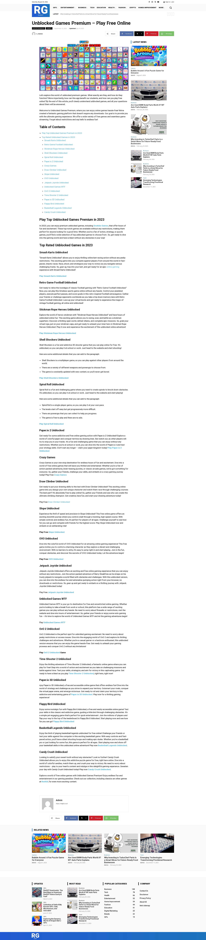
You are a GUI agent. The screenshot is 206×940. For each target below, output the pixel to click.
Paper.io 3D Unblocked (54, 199)
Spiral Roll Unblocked (53, 157)
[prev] (168, 13)
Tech (144, 178)
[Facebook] (149, 1)
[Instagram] (152, 1)
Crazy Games (50, 166)
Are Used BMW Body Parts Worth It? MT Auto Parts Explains (153, 155)
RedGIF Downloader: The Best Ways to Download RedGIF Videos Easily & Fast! (53, 893)
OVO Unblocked (51, 178)
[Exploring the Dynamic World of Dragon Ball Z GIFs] (37, 921)
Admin (40, 34)
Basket (101, 745)
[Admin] (34, 34)
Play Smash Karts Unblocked (52, 276)
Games (49, 28)
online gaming (113, 267)
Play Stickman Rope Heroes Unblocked (57, 333)
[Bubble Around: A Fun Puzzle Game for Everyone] (149, 56)
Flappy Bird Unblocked (54, 203)
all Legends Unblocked (116, 745)
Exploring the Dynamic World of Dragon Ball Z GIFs (52, 921)
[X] (155, 1)
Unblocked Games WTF (54, 187)
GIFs (44, 888)
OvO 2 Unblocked (52, 191)
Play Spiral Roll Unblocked (51, 424)
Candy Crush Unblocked (55, 212)
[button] (170, 7)
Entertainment (38, 28)
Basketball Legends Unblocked (58, 208)
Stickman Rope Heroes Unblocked (59, 149)
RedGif (45, 781)
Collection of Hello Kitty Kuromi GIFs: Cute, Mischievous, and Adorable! (52, 908)
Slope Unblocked (51, 174)
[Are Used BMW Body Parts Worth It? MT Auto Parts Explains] (149, 90)
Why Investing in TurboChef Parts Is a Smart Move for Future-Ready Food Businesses (146, 141)
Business (133, 102)
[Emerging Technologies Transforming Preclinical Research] (136, 182)
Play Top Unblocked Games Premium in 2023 (62, 133)
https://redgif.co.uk (61, 803)
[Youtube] (158, 1)
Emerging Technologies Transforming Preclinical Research (80, 14)
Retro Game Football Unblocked (58, 144)
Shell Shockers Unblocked (55, 153)
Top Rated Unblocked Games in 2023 (58, 137)
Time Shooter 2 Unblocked (56, 195)
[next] (172, 13)
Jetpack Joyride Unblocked (56, 182)
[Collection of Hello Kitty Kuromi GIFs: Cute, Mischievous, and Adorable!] (37, 907)
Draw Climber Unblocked (55, 170)
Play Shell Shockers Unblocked (53, 378)
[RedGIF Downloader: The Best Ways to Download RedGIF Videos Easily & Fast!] (37, 892)
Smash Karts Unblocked (55, 140)
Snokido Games (101, 225)
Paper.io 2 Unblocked (53, 161)
